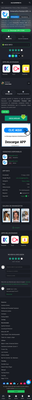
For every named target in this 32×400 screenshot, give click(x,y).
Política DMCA (5, 316)
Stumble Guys (5, 364)
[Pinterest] (21, 384)
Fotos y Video (25, 181)
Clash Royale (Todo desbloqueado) (10, 334)
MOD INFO (9, 37)
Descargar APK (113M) (16, 30)
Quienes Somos (5, 305)
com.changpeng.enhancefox (24, 178)
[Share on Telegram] (16, 56)
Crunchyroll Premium (6, 328)
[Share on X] (19, 56)
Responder (9, 294)
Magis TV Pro (4, 378)
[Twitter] (7, 384)
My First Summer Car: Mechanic (9, 358)
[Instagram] (24, 384)
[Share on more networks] (22, 56)
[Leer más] (16, 111)
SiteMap (3, 319)
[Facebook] (4, 384)
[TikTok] (18, 384)
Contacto (3, 314)
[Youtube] (11, 384)
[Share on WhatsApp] (13, 56)
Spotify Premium (5, 326)
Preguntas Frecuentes (23, 92)
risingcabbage (14, 14)
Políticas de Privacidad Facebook (10, 308)
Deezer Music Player (6, 367)
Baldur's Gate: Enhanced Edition (9, 343)
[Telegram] (14, 384)
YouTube (3, 375)
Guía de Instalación (23, 37)
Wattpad (3, 370)
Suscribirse (16, 17)
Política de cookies (6, 311)
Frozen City (4, 349)
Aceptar (16, 391)
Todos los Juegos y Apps (8, 337)
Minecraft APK (5, 331)
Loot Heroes (4, 352)
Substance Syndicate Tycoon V (9, 346)
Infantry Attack (5, 355)
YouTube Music (5, 372)
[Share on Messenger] (9, 56)
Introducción (8, 93)
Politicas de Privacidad (19, 388)
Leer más (5, 111)
